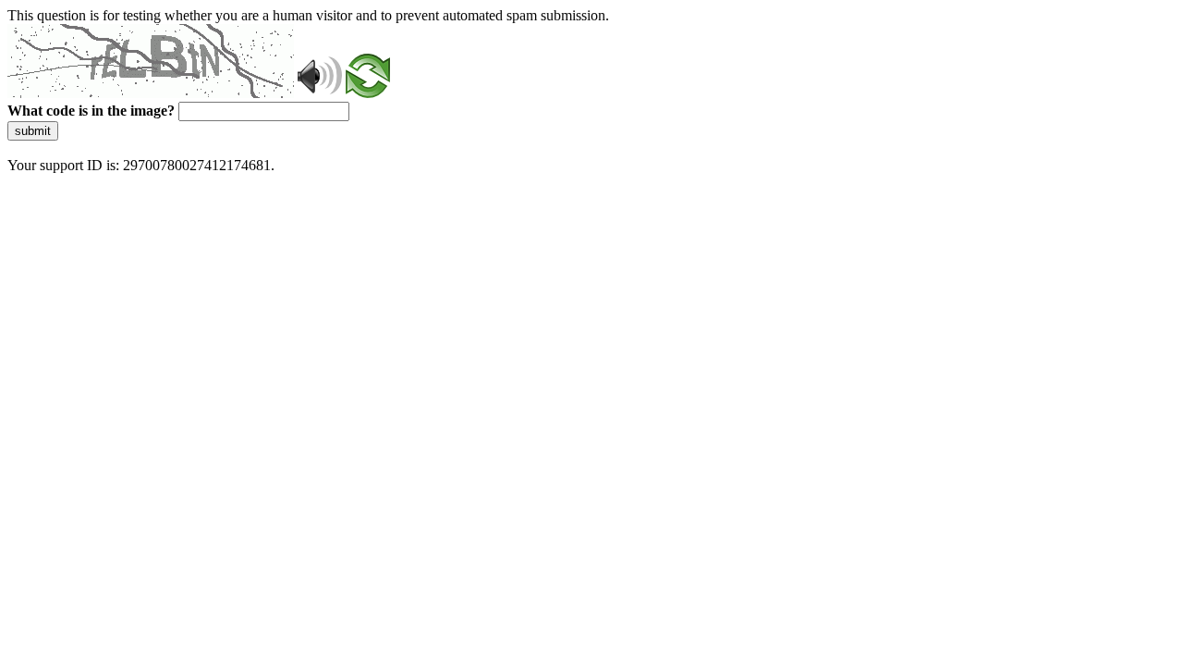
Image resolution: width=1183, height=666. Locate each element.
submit (33, 131)
